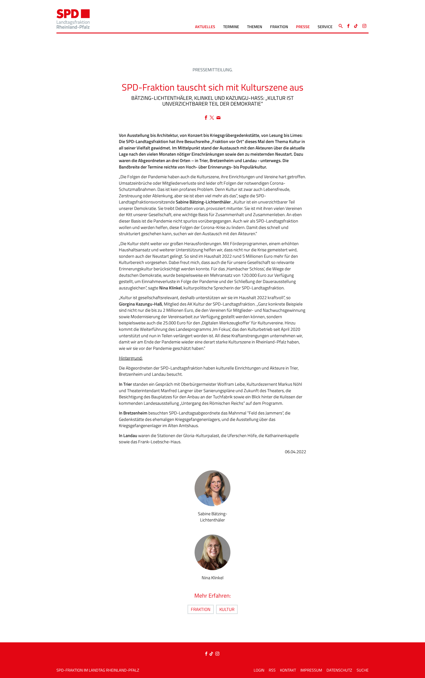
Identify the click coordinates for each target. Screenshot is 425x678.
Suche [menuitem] (363, 670)
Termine (231, 27)
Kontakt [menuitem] (288, 670)
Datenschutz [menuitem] (339, 670)
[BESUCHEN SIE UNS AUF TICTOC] (356, 25)
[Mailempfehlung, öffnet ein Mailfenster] (218, 117)
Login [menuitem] (259, 670)
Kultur (226, 609)
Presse (303, 27)
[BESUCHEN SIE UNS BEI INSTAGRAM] (364, 25)
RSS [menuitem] (272, 670)
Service (325, 27)
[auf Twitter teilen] (213, 117)
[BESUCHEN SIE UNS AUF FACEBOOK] (348, 25)
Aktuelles (205, 27)
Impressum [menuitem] (311, 670)
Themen (254, 27)
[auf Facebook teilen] (207, 117)
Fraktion (279, 27)
